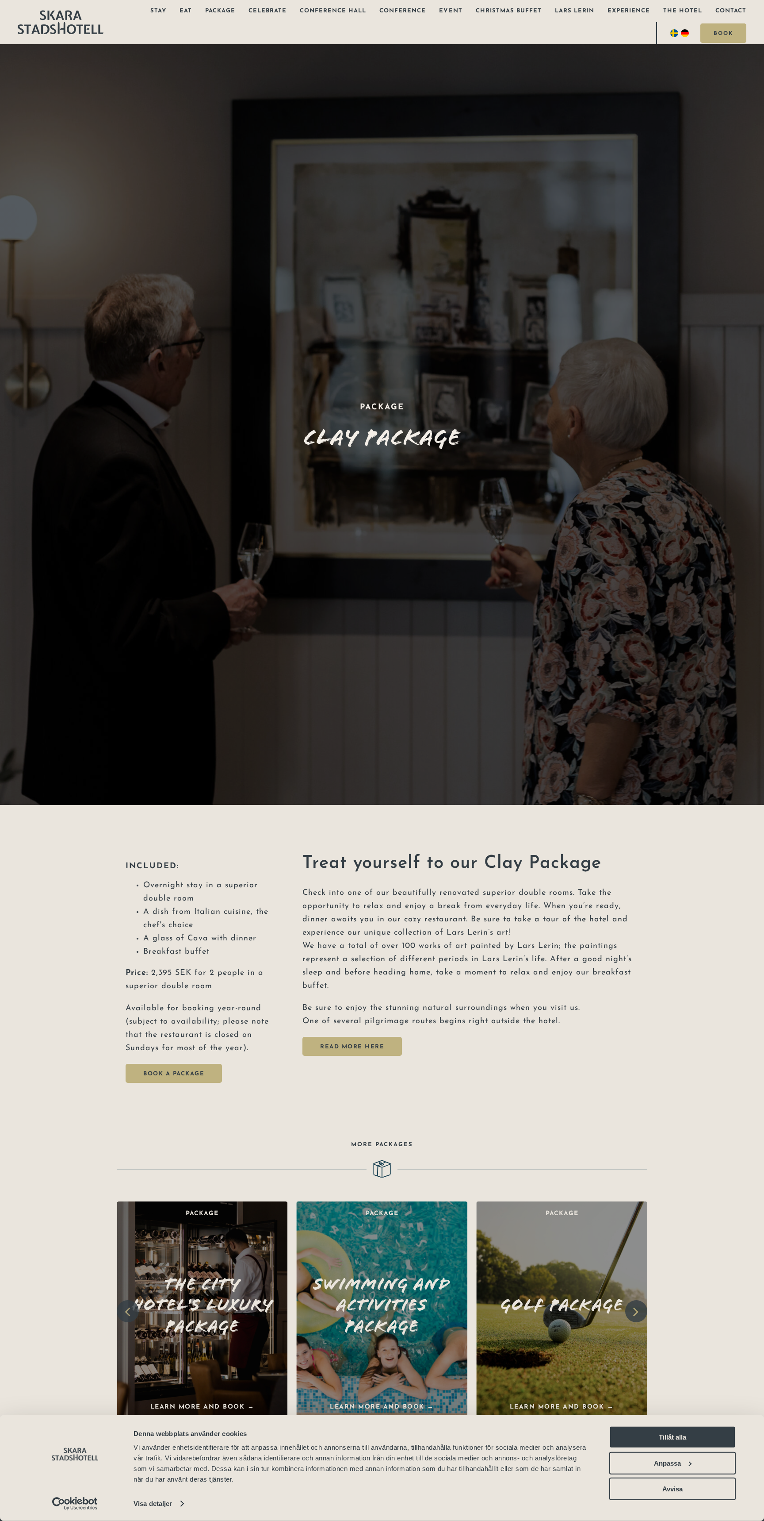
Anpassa (667, 1463)
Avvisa (672, 1489)
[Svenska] (675, 33)
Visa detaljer (153, 1503)
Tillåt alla (672, 1437)
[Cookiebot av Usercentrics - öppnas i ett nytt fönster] (75, 1503)
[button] (128, 1311)
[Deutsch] (686, 33)
